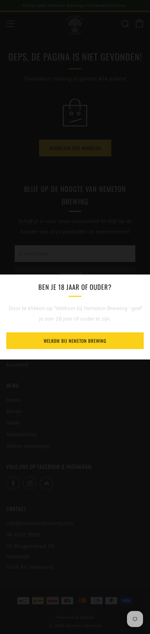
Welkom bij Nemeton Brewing (75, 340)
